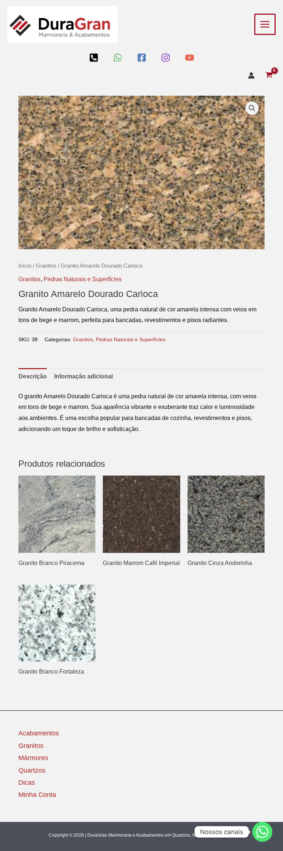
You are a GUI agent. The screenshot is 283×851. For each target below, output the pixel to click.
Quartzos (31, 770)
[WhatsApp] (117, 57)
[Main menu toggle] (265, 24)
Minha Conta (37, 794)
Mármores (33, 758)
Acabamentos (38, 733)
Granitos (46, 266)
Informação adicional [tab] (83, 376)
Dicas (26, 782)
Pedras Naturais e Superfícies (82, 279)
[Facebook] (141, 57)
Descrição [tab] (32, 376)
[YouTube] (189, 57)
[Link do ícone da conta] (251, 75)
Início (24, 266)
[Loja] (93, 57)
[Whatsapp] (262, 832)
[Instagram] (165, 57)
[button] (252, 108)
